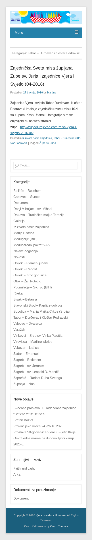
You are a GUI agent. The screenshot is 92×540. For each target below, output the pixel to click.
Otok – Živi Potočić (27, 281)
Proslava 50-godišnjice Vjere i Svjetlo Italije (44, 432)
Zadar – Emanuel (25, 354)
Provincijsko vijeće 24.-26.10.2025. (38, 426)
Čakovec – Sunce (26, 197)
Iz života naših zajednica (37, 138)
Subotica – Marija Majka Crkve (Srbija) (41, 311)
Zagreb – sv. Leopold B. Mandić (36, 372)
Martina (51, 92)
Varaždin (19, 329)
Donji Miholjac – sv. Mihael (32, 209)
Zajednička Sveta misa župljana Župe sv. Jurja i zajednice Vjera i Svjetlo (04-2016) (42, 76)
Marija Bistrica (23, 233)
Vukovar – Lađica (26, 347)
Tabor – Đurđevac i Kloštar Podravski (40, 317)
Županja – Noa (24, 384)
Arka (16, 474)
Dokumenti (21, 203)
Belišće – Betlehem (27, 191)
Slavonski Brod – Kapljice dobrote (37, 305)
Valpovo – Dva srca (27, 323)
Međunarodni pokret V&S (31, 245)
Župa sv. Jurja (47, 143)
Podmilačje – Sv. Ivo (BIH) (32, 287)
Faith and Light (24, 468)
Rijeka (18, 293)
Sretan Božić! (23, 420)
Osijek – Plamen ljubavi (30, 263)
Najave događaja (25, 251)
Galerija (19, 221)
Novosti (19, 257)
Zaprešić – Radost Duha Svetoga (37, 378)
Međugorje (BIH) (25, 239)
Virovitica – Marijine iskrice (32, 341)
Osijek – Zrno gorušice (29, 275)
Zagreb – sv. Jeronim (28, 366)
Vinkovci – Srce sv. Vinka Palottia (37, 335)
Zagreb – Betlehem (27, 360)
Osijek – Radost (25, 269)
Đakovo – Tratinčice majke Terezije (38, 215)
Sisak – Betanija (25, 299)
